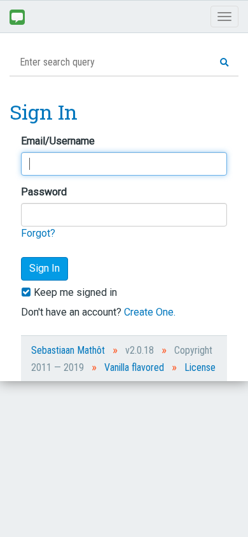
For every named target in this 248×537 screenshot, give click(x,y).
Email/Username (58, 141)
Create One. (150, 312)
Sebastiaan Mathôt (68, 350)
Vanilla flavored (134, 367)
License (200, 367)
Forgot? (38, 233)
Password (44, 192)
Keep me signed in (74, 292)
